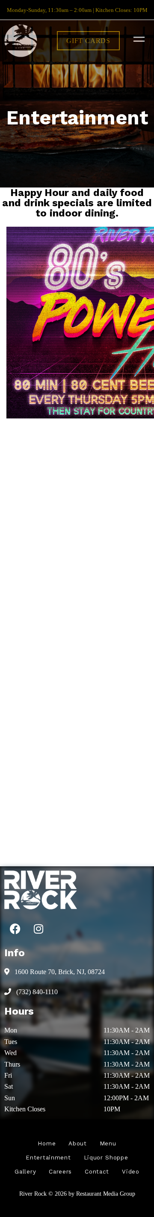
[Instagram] (38, 928)
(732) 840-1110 (36, 991)
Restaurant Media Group (105, 1193)
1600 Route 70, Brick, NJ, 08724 (59, 971)
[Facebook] (15, 928)
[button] (88, 40)
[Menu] (136, 38)
